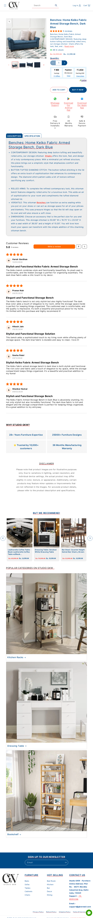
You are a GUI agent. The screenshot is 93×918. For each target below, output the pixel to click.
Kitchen (50, 884)
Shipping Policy (64, 912)
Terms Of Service (79, 912)
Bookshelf (13, 834)
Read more (69, 46)
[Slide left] (8, 65)
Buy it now (77, 90)
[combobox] (45, 5)
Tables (27, 888)
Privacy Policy (38, 912)
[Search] (56, 5)
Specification (32, 136)
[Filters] (78, 246)
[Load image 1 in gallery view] (15, 65)
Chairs (27, 895)
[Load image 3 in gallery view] (30, 65)
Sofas (27, 884)
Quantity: (54, 58)
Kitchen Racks (15, 657)
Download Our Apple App (82, 105)
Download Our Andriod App (68, 106)
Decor (49, 891)
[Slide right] (43, 65)
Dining (49, 895)
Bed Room (51, 881)
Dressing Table (15, 746)
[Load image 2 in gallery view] (22, 65)
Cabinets (28, 891)
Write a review (54, 246)
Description (14, 136)
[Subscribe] (65, 862)
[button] (5, 5)
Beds (27, 881)
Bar (48, 888)
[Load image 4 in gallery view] (37, 65)
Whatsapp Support (55, 104)
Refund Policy (51, 912)
